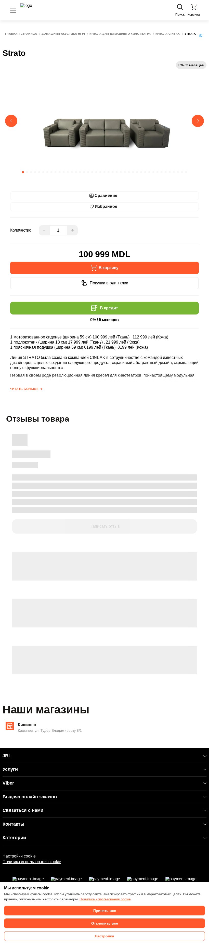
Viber (8, 783)
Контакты (13, 824)
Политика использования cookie (32, 862)
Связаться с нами (23, 810)
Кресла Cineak (167, 33)
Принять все (104, 911)
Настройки (104, 936)
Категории (14, 837)
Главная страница (21, 33)
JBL (7, 755)
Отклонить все (104, 923)
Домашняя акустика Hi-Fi (63, 33)
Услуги (10, 769)
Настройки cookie (19, 856)
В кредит (109, 308)
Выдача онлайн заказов (30, 796)
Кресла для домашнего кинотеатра (120, 33)
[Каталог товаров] (13, 10)
